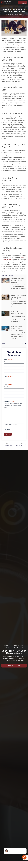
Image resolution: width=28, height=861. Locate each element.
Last (5, 368)
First (5, 362)
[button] (14, 2)
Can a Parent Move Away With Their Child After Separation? (17, 280)
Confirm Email (8, 393)
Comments (9, 401)
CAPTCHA (7, 429)
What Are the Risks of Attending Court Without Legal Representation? (17, 328)
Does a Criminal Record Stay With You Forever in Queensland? (18, 297)
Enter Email (7, 387)
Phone (8, 376)
